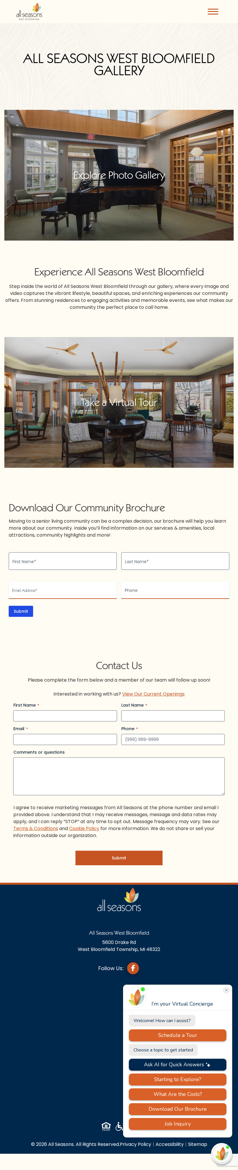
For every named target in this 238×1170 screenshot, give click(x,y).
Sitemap (197, 1144)
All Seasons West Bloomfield (119, 933)
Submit (21, 611)
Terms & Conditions (35, 828)
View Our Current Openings (153, 694)
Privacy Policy (135, 1144)
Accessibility (170, 1144)
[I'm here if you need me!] (221, 1153)
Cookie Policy (84, 828)
